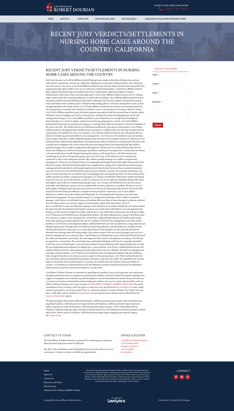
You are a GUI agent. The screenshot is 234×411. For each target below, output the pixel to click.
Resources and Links (105, 19)
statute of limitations (55, 296)
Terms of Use (55, 315)
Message (157, 102)
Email (156, 93)
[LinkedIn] (181, 377)
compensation (84, 293)
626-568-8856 (126, 352)
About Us (64, 19)
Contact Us (83, 19)
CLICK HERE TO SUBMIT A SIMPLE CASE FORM (111, 284)
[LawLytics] (117, 400)
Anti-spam (186, 400)
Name (156, 75)
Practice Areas (129, 19)
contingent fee (126, 287)
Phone (156, 84)
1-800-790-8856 (176, 9)
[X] (187, 377)
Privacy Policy (175, 400)
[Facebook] (176, 377)
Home (50, 19)
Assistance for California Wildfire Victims (165, 19)
